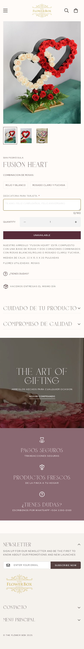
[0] (76, 10)
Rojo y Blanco (17, 186)
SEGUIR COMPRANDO (42, 396)
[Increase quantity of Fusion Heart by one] (76, 222)
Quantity (9, 221)
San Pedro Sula (13, 157)
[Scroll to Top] (76, 626)
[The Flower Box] (42, 10)
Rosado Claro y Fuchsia (49, 186)
